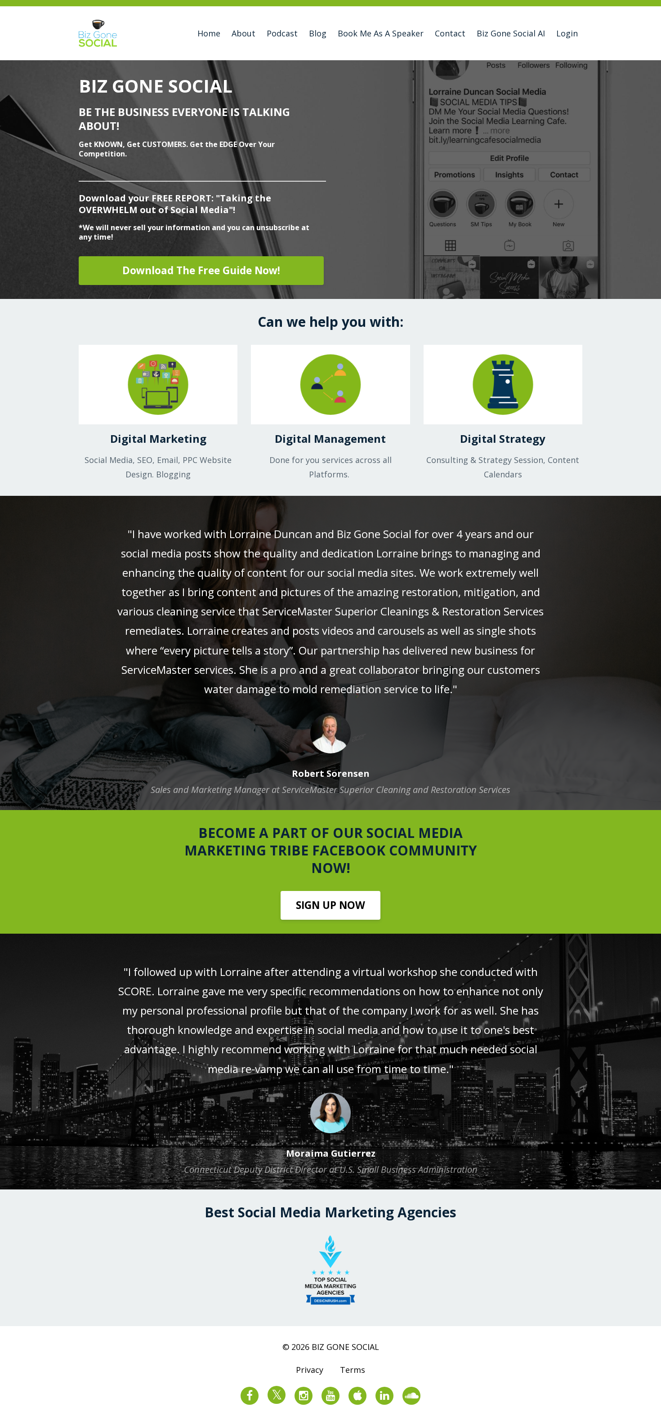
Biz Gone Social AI (511, 33)
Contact (450, 33)
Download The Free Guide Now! (201, 270)
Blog (317, 33)
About (243, 33)
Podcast (282, 33)
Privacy (309, 1369)
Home (208, 33)
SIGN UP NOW (330, 905)
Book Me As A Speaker (381, 33)
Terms (352, 1369)
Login (567, 33)
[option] (330, 653)
